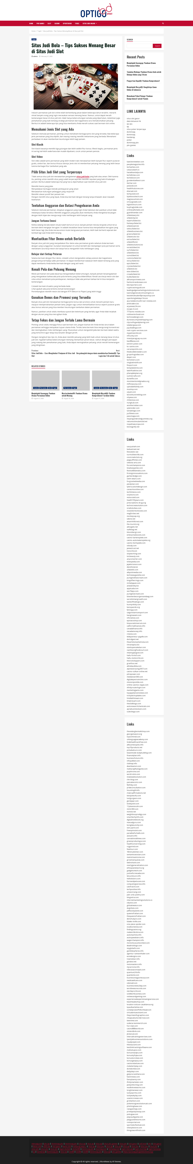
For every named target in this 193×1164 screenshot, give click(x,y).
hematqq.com (114, 1149)
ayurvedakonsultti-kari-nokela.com (141, 301)
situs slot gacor (133, 118)
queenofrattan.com (135, 913)
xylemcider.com (133, 408)
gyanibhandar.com (134, 212)
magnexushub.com (135, 199)
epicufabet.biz (132, 263)
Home (31, 23)
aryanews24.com (134, 306)
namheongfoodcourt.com (137, 650)
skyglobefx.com (133, 948)
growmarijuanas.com (135, 860)
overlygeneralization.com (137, 865)
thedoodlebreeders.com (137, 352)
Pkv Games (40, 23)
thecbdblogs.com (134, 703)
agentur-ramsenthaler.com (138, 953)
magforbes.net (133, 513)
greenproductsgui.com (136, 841)
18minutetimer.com (135, 852)
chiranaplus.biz (133, 644)
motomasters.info (134, 964)
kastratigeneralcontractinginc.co (140, 293)
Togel (77, 23)
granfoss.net (132, 663)
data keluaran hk (134, 121)
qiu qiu (129, 124)
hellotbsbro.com (133, 878)
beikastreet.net (133, 449)
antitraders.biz (133, 303)
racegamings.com (134, 1109)
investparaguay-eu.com (136, 338)
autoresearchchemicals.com (138, 706)
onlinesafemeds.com (135, 210)
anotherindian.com (135, 405)
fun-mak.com (132, 1026)
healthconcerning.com (136, 844)
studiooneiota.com (134, 927)
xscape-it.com (132, 309)
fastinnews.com (133, 1077)
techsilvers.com (133, 360)
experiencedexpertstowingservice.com (143, 999)
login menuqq (127, 1149)
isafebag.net (132, 529)
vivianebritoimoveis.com (137, 511)
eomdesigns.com (134, 956)
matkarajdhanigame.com (137, 769)
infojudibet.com (133, 761)
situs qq (82, 1143)
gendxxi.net (131, 961)
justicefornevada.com (136, 873)
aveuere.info (132, 836)
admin (35, 56)
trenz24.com (132, 551)
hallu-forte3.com (134, 655)
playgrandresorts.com (136, 1119)
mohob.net (131, 811)
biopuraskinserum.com (136, 623)
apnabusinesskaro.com (136, 709)
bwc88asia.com (133, 341)
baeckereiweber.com (135, 161)
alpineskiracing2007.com (137, 669)
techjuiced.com (133, 194)
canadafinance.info (134, 628)
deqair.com (131, 357)
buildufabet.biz (133, 277)
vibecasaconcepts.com (136, 969)
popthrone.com (133, 771)
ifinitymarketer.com (135, 1082)
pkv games (131, 145)
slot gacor (133, 1143)
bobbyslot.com (133, 803)
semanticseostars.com (136, 854)
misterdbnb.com (133, 1031)
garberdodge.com (134, 476)
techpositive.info (134, 889)
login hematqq (155, 1149)
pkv (149, 1143)
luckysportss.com (134, 1093)
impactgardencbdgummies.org (139, 418)
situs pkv (123, 1143)
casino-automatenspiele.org (138, 540)
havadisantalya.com (135, 172)
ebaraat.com (132, 191)
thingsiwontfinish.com (136, 1130)
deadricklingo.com (134, 945)
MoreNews (104, 1161)
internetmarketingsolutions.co (139, 900)
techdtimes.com (133, 175)
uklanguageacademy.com (137, 739)
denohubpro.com (134, 919)
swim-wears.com (134, 478)
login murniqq (141, 1149)
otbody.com (131, 545)
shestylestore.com (134, 1127)
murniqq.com (101, 1149)
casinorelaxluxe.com (135, 1063)
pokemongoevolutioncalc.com (139, 1103)
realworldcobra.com (135, 932)
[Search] (163, 23)
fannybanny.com (134, 1079)
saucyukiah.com (133, 446)
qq (128, 126)
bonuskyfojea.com (134, 1055)
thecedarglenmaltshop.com (138, 731)
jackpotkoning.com (135, 1085)
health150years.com (135, 500)
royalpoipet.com (133, 1042)
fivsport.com (132, 365)
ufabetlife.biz (132, 242)
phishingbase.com (134, 1106)
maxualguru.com (134, 822)
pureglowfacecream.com (137, 577)
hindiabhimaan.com (135, 698)
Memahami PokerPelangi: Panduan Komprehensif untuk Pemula (140, 97)
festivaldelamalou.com (136, 470)
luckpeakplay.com (134, 1095)
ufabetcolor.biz (133, 236)
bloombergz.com (134, 532)
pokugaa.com (132, 1114)
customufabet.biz (134, 258)
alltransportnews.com (136, 279)
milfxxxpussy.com (134, 384)
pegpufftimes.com (134, 460)
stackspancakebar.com (136, 647)
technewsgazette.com (136, 575)
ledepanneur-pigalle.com (137, 636)
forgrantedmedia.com (136, 481)
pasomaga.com (133, 416)
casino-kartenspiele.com (137, 537)
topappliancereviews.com (137, 693)
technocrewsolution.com (137, 505)
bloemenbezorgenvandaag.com (140, 596)
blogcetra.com (133, 897)
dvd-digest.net (133, 639)
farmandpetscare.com (136, 881)
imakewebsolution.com (136, 777)
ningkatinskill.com (134, 362)
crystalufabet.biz (134, 266)
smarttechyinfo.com (135, 817)
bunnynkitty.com (134, 604)
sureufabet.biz (133, 255)
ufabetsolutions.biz (135, 244)
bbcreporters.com (134, 285)
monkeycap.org (133, 516)
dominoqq (131, 132)
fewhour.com (132, 849)
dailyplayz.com (133, 1071)
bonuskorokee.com (135, 1058)
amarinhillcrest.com (135, 521)
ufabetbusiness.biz (135, 231)
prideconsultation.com (136, 787)
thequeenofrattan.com (136, 916)
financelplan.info (134, 755)
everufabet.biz (133, 271)
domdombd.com (133, 1068)
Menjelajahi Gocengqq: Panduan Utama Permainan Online (45, 381)
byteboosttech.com (135, 196)
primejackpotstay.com (136, 1111)
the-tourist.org (133, 524)
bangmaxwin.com (134, 615)
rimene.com (131, 634)
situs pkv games (110, 1143)
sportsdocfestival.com (136, 1125)
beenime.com (132, 1020)
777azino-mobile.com (136, 311)
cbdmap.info (132, 763)
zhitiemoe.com (133, 400)
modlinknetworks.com (136, 1087)
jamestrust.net (133, 548)
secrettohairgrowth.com (137, 599)
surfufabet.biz (133, 250)
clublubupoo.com (134, 1050)
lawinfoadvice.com (134, 370)
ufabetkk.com (132, 569)
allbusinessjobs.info (135, 744)
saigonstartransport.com (137, 612)
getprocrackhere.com (136, 1074)
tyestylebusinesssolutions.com (139, 1039)
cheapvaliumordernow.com (138, 1018)
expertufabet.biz (134, 220)
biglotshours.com (134, 204)
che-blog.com (132, 779)
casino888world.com (135, 1028)
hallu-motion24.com (135, 658)
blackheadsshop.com (135, 1002)
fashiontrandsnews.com (137, 282)
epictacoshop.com (134, 620)
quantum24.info (133, 972)
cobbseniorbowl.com (135, 314)
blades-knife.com (134, 921)
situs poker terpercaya (136, 129)
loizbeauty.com (133, 556)
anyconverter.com (134, 559)
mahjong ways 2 (79, 1146)
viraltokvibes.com (134, 508)
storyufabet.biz (133, 261)
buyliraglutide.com (134, 207)
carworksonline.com (135, 489)
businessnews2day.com (136, 985)
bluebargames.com (135, 468)
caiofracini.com (133, 886)
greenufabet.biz (133, 234)
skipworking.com (134, 553)
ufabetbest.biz (133, 252)
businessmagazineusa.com (138, 977)
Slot (49, 23)
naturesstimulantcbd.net (137, 421)
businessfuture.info (135, 758)
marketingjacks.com (135, 690)
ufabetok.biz (132, 269)
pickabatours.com (134, 750)
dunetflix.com (132, 378)
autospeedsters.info (135, 937)
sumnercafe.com (134, 376)
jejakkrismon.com (134, 564)
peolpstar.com (133, 484)
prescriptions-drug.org (136, 503)
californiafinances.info (136, 626)
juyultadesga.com (134, 327)
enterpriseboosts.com (136, 535)
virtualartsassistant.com (137, 1012)
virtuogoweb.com (134, 202)
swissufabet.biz (133, 228)
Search (130, 40)
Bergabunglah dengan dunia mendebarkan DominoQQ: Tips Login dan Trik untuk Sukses (98, 353)
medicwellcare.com (134, 980)
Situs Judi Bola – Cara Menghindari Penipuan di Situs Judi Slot (53, 353)
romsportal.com (133, 1122)
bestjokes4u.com (134, 795)
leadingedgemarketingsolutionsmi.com (143, 290)
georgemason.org (134, 734)
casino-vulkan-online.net (137, 671)
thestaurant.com (134, 1044)
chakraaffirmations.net (136, 793)
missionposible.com (135, 682)
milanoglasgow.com (135, 652)
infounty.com (132, 335)
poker (129, 140)
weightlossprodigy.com (136, 814)
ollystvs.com (132, 902)
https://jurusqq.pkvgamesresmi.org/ (138, 1151)
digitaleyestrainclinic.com (137, 679)
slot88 (71, 1151)
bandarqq (131, 137)
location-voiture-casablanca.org (140, 1004)
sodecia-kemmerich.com (137, 1023)
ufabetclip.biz (132, 218)
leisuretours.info (134, 876)
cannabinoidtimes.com (136, 838)
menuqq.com (36, 1143)
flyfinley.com (132, 785)
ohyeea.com (132, 397)
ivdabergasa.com (134, 325)
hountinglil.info (133, 790)
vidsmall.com (132, 983)
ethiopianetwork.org (135, 868)
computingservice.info (136, 884)
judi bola (142, 1143)
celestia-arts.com (134, 462)
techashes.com (133, 167)
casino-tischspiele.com (136, 543)
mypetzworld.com (134, 333)
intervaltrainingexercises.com (139, 1036)
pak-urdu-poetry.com (136, 894)
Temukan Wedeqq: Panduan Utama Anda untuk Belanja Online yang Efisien (144, 73)
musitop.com (132, 389)
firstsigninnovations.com (137, 473)
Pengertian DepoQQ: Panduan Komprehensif (143, 81)
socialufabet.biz (133, 247)
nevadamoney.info (134, 631)
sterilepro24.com (134, 991)
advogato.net (132, 527)
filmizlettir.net (132, 452)
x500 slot (47, 1146)
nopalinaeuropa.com (135, 424)
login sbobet (65, 1149)
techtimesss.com (134, 492)
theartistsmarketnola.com (137, 642)
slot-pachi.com (133, 828)
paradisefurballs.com (135, 833)
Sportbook (67, 23)
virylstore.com (132, 494)
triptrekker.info (133, 959)
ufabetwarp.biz (133, 215)
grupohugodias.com (135, 354)
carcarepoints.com (134, 349)
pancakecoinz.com (134, 782)
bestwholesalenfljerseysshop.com (141, 295)
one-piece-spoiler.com (136, 924)
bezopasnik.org (133, 607)
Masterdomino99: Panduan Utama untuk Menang (76, 381)
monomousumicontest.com (138, 943)
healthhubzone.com (135, 188)
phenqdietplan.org (134, 373)
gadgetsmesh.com (134, 870)
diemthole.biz (132, 567)
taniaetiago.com (133, 410)
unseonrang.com (134, 892)
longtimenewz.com (134, 1090)
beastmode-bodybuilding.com (139, 753)
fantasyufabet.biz (134, 223)
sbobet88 (76, 1149)
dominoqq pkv (133, 142)
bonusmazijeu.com (134, 1052)
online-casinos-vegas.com (137, 685)
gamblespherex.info (135, 951)
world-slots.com (133, 774)
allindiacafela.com (134, 666)
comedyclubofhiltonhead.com (139, 1010)
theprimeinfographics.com (138, 1015)
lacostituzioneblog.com (136, 394)
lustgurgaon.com (134, 798)
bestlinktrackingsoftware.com (139, 1047)
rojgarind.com (132, 846)
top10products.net (134, 747)
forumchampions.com (136, 465)
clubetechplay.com (134, 1066)
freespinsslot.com (134, 830)
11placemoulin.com (135, 806)
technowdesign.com (135, 317)
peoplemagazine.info (135, 164)
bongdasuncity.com (135, 825)
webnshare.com (133, 862)
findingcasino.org (134, 929)
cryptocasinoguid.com (136, 287)
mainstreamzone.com (136, 857)
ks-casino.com (132, 346)
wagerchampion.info (135, 940)
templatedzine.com (135, 368)
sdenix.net (131, 519)
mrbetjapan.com (133, 583)
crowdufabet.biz (133, 274)
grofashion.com (133, 1101)
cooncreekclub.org (134, 457)
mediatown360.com (135, 677)
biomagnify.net (133, 427)
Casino (57, 23)
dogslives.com (132, 908)
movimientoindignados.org (138, 381)
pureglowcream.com (135, 594)
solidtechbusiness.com (136, 994)
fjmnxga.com (132, 610)
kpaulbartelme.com (135, 1007)
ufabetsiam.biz (133, 226)
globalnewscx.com (134, 905)
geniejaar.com (132, 801)
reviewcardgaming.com (136, 996)
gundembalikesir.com (136, 180)
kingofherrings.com (135, 580)
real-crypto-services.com (137, 330)
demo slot (37, 1146)
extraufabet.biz (133, 239)
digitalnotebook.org (135, 819)
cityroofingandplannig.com (138, 322)
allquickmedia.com (134, 572)
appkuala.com (132, 588)
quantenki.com (133, 975)
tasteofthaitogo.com (135, 602)
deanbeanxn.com (134, 766)
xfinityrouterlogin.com (136, 687)
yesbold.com (132, 186)
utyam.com (131, 392)
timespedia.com (133, 561)
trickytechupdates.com (136, 695)
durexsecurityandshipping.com (139, 319)
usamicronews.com (135, 1098)
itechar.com (131, 183)
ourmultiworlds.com (135, 454)
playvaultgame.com (135, 1117)
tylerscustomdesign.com (137, 486)
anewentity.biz (133, 586)
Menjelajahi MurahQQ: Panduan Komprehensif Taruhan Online (106, 381)
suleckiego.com (133, 711)
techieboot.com (133, 178)
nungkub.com (132, 402)
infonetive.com (133, 618)
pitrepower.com (133, 674)
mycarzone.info (133, 967)
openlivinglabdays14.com (137, 298)
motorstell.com (133, 497)
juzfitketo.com (132, 413)
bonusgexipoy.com (135, 1060)
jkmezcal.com (132, 1034)
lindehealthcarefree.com (137, 742)
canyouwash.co (133, 169)
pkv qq (46, 1143)
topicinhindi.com (133, 736)
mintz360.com (132, 809)
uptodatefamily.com (135, 386)
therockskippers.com (135, 660)
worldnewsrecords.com (136, 988)
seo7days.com (132, 591)
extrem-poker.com (134, 344)
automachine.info (134, 935)
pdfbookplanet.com (135, 911)
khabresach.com (133, 701)
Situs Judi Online (89, 23)
